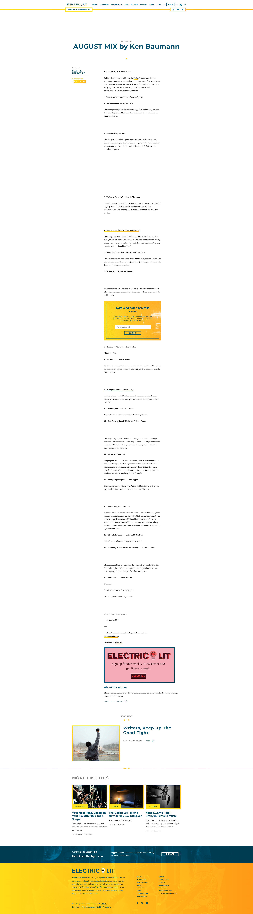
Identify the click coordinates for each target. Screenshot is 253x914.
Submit (132, 333)
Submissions (164, 885)
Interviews (141, 879)
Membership (164, 879)
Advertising (142, 896)
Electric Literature (78, 72)
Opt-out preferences (168, 893)
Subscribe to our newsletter (79, 9)
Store (152, 4)
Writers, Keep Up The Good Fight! (147, 730)
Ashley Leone (157, 831)
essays (95, 4)
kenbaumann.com (111, 636)
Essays (139, 877)
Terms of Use (142, 893)
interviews (104, 4)
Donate (170, 854)
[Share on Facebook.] (76, 81)
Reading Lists (116, 4)
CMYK (104, 904)
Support (143, 4)
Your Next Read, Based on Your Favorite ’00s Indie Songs (89, 816)
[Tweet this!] (80, 81)
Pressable (106, 907)
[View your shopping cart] (181, 4)
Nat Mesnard (119, 824)
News (127, 4)
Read (148, 741)
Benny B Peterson (85, 834)
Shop (139, 890)
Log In (170, 4)
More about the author (113, 701)
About (159, 4)
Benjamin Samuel (135, 741)
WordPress (86, 907)
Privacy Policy (165, 890)
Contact (162, 888)
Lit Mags (134, 4)
